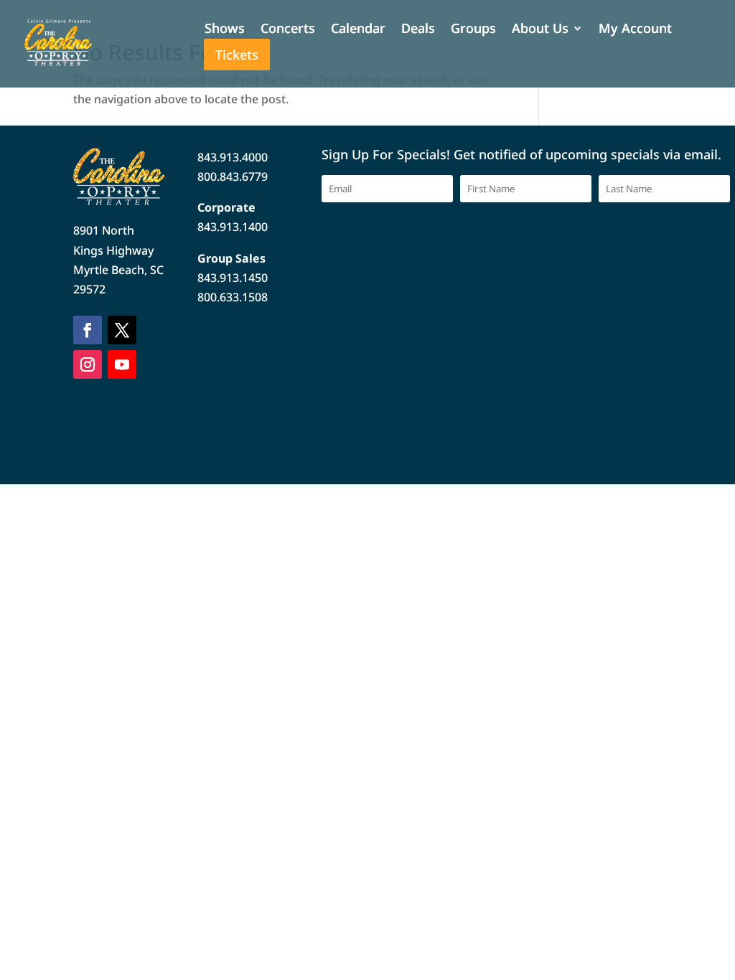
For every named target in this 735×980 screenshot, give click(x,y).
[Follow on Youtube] (122, 364)
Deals (418, 30)
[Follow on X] (122, 330)
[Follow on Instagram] (87, 364)
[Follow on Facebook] (87, 330)
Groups (473, 30)
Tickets (236, 54)
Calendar (358, 30)
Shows (225, 30)
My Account (635, 30)
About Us (540, 30)
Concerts (288, 30)
